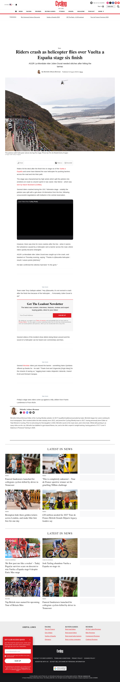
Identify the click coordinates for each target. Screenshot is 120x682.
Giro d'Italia (48, 633)
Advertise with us (41, 661)
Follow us (59, 163)
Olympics (48, 639)
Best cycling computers (73, 639)
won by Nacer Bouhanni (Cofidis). (29, 185)
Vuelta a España (50, 636)
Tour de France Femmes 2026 (99, 17)
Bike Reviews (90, 633)
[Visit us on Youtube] (116, 3)
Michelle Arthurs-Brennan (52, 72)
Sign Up (18, 661)
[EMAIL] (34, 412)
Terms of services (41, 320)
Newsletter (69, 163)
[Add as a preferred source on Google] (60, 668)
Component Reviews (93, 636)
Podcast (91, 11)
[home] (16, 11)
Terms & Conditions (16, 669)
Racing (29, 11)
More (100, 11)
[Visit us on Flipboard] (118, 3)
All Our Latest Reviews (93, 629)
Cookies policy (89, 658)
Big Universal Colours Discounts (30, 17)
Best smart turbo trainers (73, 636)
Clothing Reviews (92, 639)
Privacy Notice (23, 322)
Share (21, 163)
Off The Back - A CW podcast (75, 17)
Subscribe (110, 6)
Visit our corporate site (84, 676)
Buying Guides (50, 11)
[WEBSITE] (30, 412)
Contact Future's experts (43, 658)
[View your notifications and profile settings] (16, 5)
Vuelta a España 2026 (53, 17)
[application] (45, 220)
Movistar (26, 366)
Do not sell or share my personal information (67, 661)
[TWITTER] (21, 412)
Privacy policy (77, 658)
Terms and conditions (62, 658)
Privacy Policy (24, 668)
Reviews (38, 11)
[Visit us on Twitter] (110, 3)
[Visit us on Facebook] (113, 3)
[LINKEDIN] (27, 412)
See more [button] (45, 287)
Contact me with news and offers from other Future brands (18, 656)
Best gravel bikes (71, 633)
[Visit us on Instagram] (107, 3)
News (21, 11)
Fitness (62, 11)
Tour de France (50, 629)
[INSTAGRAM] (24, 412)
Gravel (71, 11)
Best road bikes (70, 629)
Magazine (80, 11)
